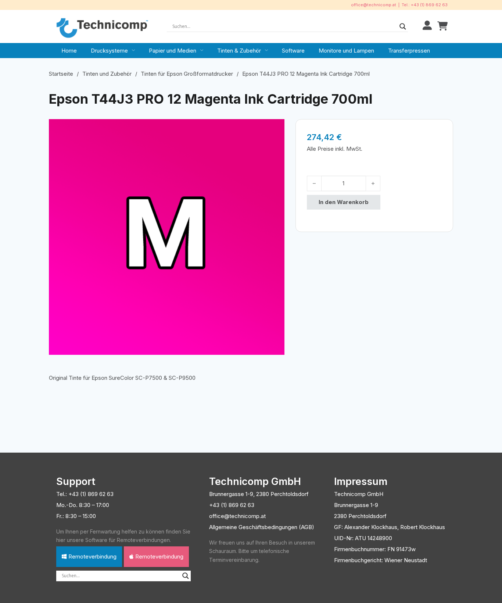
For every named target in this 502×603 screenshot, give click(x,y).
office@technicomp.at (373, 4)
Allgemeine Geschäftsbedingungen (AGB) (261, 527)
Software (293, 50)
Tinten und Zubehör (107, 73)
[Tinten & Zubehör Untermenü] (266, 50)
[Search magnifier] (403, 26)
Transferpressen (409, 50)
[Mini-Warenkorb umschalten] (442, 26)
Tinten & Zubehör (239, 50)
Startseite (61, 73)
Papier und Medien (172, 50)
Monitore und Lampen (346, 50)
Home (69, 50)
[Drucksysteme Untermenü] (133, 50)
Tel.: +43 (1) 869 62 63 (425, 4)
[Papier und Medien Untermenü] (202, 50)
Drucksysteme (109, 50)
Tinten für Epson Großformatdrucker (187, 73)
